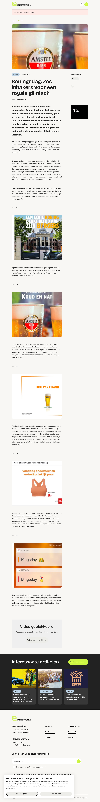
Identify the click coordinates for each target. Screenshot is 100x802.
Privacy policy (84, 798)
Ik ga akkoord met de (30, 767)
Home (14, 21)
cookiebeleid (10, 788)
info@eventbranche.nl (22, 745)
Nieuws (20, 21)
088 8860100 (18, 742)
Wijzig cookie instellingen (36, 640)
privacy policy (38, 767)
